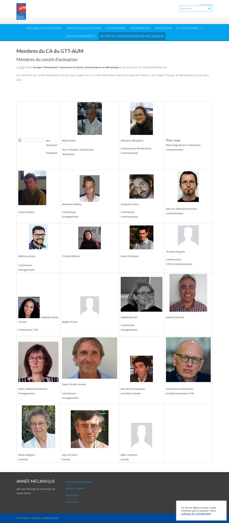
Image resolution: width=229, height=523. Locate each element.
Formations (115, 28)
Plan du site (72, 501)
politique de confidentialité (196, 513)
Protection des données (79, 482)
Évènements (140, 28)
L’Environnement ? (81, 36)
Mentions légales (75, 488)
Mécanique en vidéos (43, 28)
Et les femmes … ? (190, 28)
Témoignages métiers (83, 28)
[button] (141, 118)
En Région (163, 28)
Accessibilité (72, 495)
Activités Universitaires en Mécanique (132, 36)
